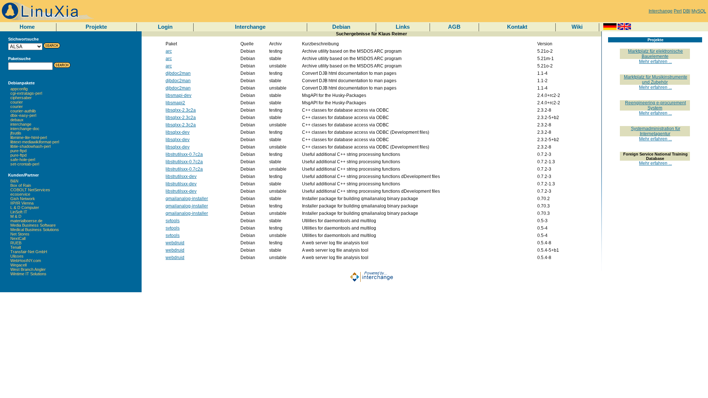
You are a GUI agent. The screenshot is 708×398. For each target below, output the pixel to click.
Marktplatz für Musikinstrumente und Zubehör (655, 79)
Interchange (661, 11)
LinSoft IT (18, 212)
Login (165, 27)
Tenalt (15, 247)
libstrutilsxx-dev (181, 176)
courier (16, 102)
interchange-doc (24, 128)
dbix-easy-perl (23, 115)
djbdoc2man (178, 73)
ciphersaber (21, 97)
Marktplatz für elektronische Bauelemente (655, 54)
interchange (20, 124)
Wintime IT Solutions (28, 274)
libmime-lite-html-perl (28, 137)
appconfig (19, 89)
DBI (686, 11)
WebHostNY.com (25, 260)
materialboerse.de (26, 221)
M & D (15, 216)
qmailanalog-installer (187, 198)
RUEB (15, 243)
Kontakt (517, 27)
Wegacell (18, 265)
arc (169, 51)
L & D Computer (24, 207)
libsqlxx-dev (178, 132)
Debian (341, 27)
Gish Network (22, 198)
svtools (173, 220)
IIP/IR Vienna (22, 203)
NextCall (17, 238)
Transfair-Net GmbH (28, 251)
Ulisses (17, 256)
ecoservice (20, 194)
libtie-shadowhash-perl (30, 146)
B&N (14, 181)
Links (403, 27)
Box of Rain (20, 185)
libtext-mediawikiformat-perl (34, 142)
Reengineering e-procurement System (655, 105)
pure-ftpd (18, 151)
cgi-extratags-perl (26, 93)
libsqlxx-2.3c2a (181, 110)
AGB (454, 27)
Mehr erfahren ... (655, 61)
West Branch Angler (28, 269)
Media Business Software (33, 225)
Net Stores (20, 234)
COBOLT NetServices (30, 190)
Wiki (577, 27)
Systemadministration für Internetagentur (655, 131)
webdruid (175, 242)
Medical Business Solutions (34, 229)
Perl (678, 11)
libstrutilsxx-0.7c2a (184, 154)
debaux (17, 120)
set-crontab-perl (24, 164)
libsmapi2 (175, 102)
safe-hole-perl (22, 159)
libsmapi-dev (178, 95)
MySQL (698, 11)
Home (27, 27)
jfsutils (15, 133)
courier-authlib (23, 111)
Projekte (96, 27)
